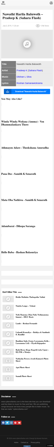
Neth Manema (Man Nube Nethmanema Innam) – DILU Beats (32, 315)
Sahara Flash (35, 70)
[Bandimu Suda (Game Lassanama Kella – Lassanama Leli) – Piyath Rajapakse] (8, 343)
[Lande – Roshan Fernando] (8, 325)
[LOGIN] (51, 2)
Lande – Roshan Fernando (26, 323)
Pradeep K (22, 70)
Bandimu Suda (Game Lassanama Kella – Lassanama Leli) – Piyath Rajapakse (33, 342)
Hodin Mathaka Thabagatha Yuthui (30, 297)
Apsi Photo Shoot (23, 367)
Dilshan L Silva (24, 77)
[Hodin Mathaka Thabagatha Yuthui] (8, 299)
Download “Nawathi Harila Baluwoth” (30, 91)
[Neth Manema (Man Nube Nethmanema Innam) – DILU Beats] (8, 317)
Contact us (24, 442)
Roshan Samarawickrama (29, 83)
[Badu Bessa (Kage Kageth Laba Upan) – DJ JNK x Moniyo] (8, 352)
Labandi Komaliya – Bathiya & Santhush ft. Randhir (33, 333)
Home (16, 442)
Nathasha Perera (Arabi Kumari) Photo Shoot (32, 359)
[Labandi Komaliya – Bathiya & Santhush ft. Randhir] (8, 334)
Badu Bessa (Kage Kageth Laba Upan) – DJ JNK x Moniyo (32, 350)
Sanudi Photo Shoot (24, 376)
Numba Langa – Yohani (25, 305)
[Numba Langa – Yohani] (8, 308)
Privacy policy (35, 442)
